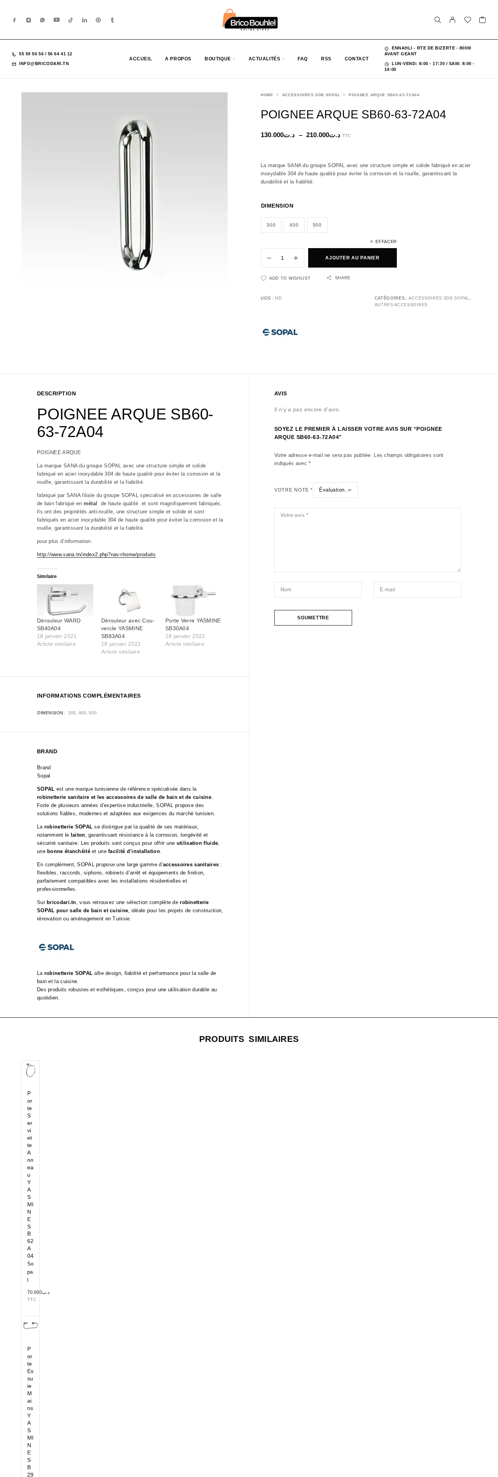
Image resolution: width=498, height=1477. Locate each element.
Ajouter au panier (352, 258)
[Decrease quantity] (266, 258)
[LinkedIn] (85, 19)
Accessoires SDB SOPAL (311, 95)
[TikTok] (71, 19)
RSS (326, 59)
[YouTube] (56, 19)
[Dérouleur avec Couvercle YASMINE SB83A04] (129, 600)
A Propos (178, 59)
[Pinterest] (98, 19)
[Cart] (482, 21)
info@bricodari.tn (44, 63)
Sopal (30, 1272)
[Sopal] (280, 333)
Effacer (386, 241)
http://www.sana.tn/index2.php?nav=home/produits (96, 554)
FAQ (303, 59)
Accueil (140, 59)
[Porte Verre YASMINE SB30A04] (193, 600)
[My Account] (452, 19)
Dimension (277, 206)
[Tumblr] (112, 19)
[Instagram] (29, 19)
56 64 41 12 (59, 53)
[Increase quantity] (299, 258)
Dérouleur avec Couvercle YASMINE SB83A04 (127, 628)
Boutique (218, 59)
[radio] (271, 225)
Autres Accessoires (401, 304)
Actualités (265, 59)
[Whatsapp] (42, 19)
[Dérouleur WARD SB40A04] (65, 600)
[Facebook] (15, 19)
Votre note (293, 490)
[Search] (437, 19)
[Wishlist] (468, 21)
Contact (357, 59)
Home (267, 95)
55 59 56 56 (32, 53)
